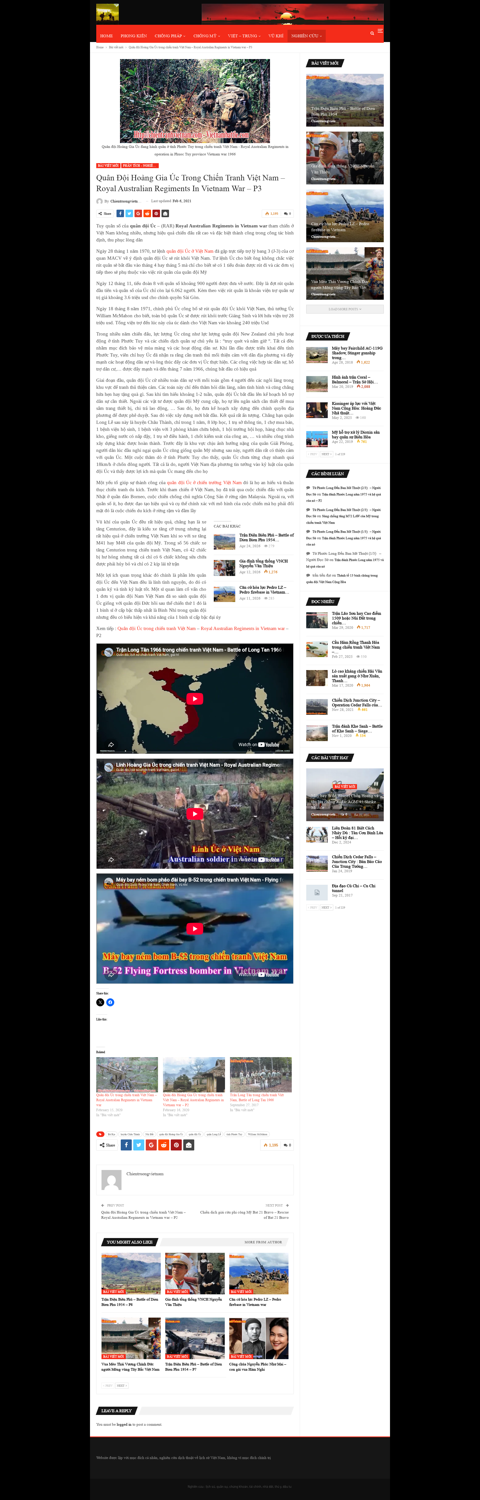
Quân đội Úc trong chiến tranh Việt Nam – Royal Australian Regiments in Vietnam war (126, 1100)
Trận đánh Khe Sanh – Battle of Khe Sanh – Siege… (357, 728)
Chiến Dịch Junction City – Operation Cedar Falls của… (357, 702)
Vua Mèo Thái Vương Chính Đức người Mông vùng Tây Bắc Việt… (341, 284)
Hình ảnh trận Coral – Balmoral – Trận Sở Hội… (355, 379)
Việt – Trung (242, 36)
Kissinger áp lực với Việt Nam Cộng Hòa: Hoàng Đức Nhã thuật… (356, 408)
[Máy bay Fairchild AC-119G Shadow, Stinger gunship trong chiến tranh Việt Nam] (317, 355)
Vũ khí (276, 36)
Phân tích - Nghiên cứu (141, 165)
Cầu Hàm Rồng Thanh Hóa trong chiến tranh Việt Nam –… (356, 647)
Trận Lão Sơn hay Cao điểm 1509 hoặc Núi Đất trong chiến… (356, 618)
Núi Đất (150, 1134)
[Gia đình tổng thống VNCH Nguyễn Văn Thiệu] (224, 568)
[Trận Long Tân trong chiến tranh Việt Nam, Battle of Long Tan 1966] (261, 1074)
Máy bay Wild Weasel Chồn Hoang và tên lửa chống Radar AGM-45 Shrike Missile (344, 801)
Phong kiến (134, 36)
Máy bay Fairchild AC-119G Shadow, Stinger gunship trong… (357, 353)
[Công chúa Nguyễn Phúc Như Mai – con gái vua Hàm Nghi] (258, 1338)
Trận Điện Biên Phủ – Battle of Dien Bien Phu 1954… (267, 537)
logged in (124, 1424)
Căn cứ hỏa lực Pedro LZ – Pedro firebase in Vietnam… (264, 589)
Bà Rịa (111, 1134)
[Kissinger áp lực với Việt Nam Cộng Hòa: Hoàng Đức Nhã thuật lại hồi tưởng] (317, 410)
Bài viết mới (108, 165)
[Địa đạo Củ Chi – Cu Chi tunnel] (317, 893)
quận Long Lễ (214, 1134)
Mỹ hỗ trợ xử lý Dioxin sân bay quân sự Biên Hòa (356, 434)
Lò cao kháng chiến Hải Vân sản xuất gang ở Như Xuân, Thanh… (357, 676)
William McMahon (257, 1134)
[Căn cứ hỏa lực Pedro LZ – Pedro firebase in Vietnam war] (224, 594)
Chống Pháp (168, 36)
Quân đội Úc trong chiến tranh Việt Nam (157, 628)
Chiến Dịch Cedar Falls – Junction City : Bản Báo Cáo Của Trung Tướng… (357, 861)
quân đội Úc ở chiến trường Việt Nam (204, 482)
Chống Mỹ (205, 36)
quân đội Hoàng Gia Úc (171, 1134)
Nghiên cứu (305, 36)
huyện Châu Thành (130, 1134)
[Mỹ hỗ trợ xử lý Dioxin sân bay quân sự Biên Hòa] (317, 439)
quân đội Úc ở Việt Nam (190, 251)
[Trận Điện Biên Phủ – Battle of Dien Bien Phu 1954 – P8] (224, 542)
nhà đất (268, 1486)
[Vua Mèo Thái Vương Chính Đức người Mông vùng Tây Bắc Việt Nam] (131, 1338)
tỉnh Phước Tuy (234, 1134)
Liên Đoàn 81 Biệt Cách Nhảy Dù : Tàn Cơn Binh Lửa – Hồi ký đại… (357, 833)
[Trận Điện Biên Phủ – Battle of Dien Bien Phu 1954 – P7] (194, 1338)
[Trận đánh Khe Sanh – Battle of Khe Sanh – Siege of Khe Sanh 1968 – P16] (317, 733)
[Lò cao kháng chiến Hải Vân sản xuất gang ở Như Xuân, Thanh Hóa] (317, 678)
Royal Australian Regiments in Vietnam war (243, 628)
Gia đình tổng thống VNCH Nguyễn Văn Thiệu (264, 563)
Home (106, 36)
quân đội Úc (195, 1134)
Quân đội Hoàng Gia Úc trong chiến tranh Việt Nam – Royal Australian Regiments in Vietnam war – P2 (193, 1100)
